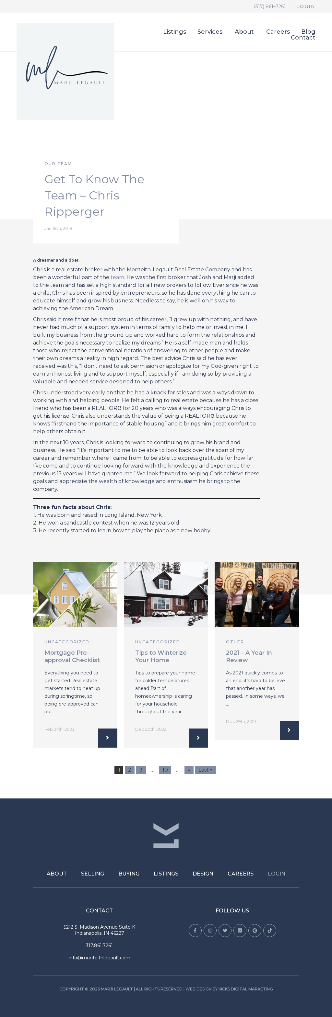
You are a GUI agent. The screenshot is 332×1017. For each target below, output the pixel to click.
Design (203, 874)
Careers (278, 32)
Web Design (198, 989)
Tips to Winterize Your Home (161, 656)
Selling (92, 874)
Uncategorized (66, 641)
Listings (174, 32)
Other (235, 641)
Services (209, 32)
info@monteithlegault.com (99, 958)
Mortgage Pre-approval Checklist (72, 656)
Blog (308, 32)
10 (165, 770)
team (117, 277)
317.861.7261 (99, 945)
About (244, 32)
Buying (128, 874)
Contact (303, 37)
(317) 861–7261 (270, 6)
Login (305, 6)
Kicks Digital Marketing (246, 989)
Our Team (58, 163)
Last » (205, 770)
